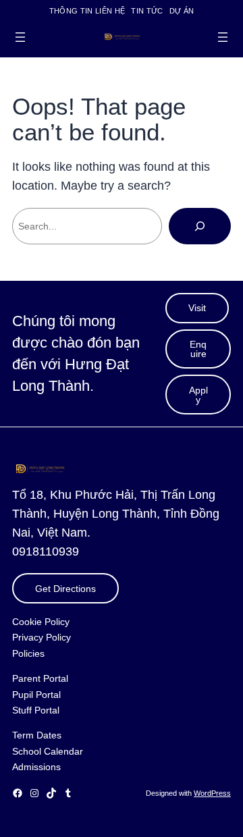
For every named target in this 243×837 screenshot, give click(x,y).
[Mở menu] (20, 37)
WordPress (212, 793)
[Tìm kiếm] (200, 226)
